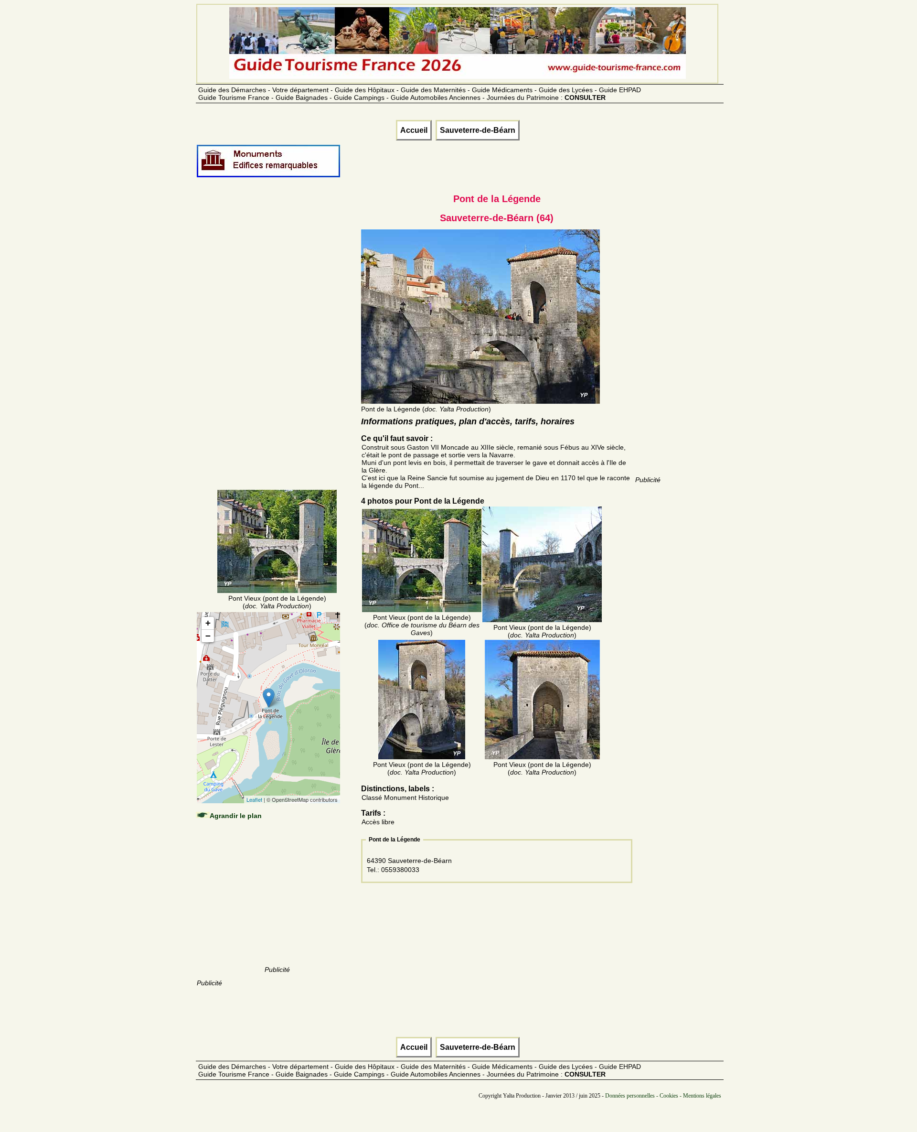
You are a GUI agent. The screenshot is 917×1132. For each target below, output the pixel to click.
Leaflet (254, 799)
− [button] (208, 636)
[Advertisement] (277, 345)
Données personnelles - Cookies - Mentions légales (663, 1095)
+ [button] (208, 623)
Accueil (413, 130)
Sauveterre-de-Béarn (477, 130)
